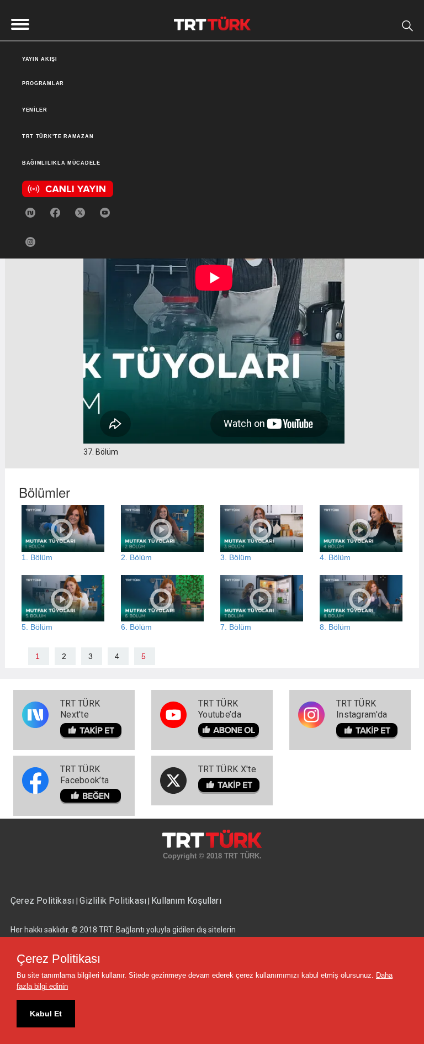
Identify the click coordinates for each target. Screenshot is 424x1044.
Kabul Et (46, 1013)
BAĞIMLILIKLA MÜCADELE (61, 163)
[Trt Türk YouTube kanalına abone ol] (105, 212)
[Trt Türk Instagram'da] (30, 241)
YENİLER (34, 110)
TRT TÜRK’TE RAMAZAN (57, 136)
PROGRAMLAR (43, 83)
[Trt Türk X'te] (80, 212)
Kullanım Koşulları (186, 900)
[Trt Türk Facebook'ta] (55, 212)
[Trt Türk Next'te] (30, 212)
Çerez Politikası (43, 900)
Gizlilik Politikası (113, 900)
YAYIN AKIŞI (39, 59)
